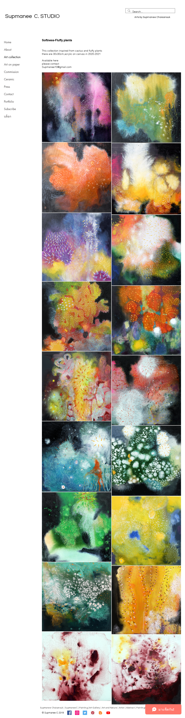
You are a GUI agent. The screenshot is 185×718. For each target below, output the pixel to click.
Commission (11, 72)
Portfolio (9, 102)
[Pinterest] (93, 713)
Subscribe (10, 109)
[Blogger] (100, 713)
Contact (9, 94)
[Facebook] (69, 713)
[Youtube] (108, 713)
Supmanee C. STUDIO (69, 16)
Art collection (12, 57)
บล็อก (7, 116)
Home (7, 42)
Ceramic (9, 79)
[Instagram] (77, 713)
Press (7, 87)
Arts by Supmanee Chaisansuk (153, 17)
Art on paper (12, 64)
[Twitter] (85, 713)
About (7, 50)
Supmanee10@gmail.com (57, 67)
